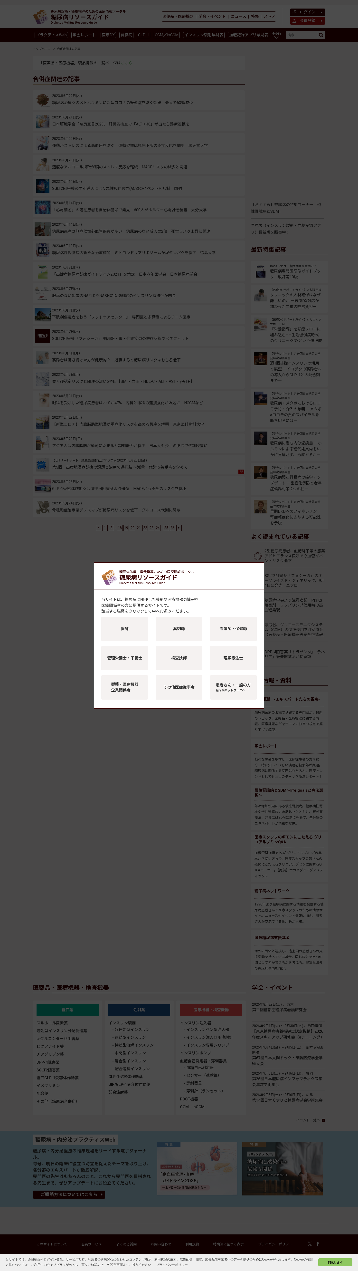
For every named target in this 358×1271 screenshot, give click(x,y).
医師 (125, 628)
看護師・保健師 (233, 628)
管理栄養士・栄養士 (124, 658)
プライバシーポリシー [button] (172, 1265)
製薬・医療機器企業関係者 (124, 687)
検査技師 (179, 658)
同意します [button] (335, 1262)
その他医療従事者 (179, 687)
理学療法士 (233, 658)
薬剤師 (179, 628)
